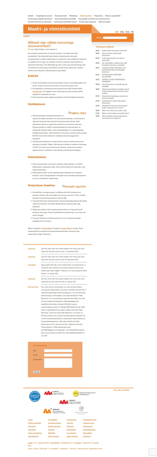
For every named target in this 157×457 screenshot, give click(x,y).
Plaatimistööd (71, 430)
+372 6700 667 (55, 443)
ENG (122, 32)
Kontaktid (78, 443)
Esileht (30, 16)
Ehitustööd (31, 426)
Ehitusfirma (87, 436)
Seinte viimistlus (53, 436)
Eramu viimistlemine (35, 433)
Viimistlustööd (71, 420)
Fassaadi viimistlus (54, 423)
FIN (132, 32)
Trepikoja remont (88, 423)
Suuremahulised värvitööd (65, 19)
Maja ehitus (32, 430)
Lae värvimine (71, 433)
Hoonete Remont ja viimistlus (39, 22)
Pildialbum (73, 16)
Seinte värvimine (72, 436)
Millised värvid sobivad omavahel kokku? (115, 113)
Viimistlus (70, 423)
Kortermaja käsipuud (87, 22)
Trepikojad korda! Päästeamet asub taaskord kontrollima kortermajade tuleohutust (114, 70)
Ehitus (30, 420)
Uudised (26, 36)
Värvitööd (51, 430)
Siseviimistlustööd (89, 430)
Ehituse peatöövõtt (112, 16)
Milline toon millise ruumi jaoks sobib (114, 110)
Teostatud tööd (61, 16)
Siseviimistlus (87, 426)
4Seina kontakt (104, 22)
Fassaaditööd (52, 420)
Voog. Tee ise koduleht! (121, 390)
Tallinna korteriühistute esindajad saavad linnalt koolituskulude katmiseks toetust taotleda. (115, 91)
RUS (127, 32)
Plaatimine (98, 16)
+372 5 (40, 443)
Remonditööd (87, 433)
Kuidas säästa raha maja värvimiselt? (114, 50)
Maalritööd (51, 433)
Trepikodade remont (44, 16)
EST (117, 32)
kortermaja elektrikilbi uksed (65, 22)
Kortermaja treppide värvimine (40, 19)
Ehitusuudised (86, 16)
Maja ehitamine (33, 436)
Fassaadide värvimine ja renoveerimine (94, 19)
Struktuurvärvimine (54, 426)
